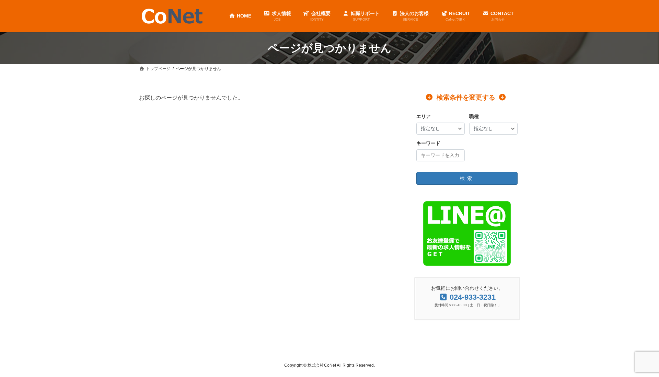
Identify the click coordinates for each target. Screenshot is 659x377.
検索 (467, 178)
